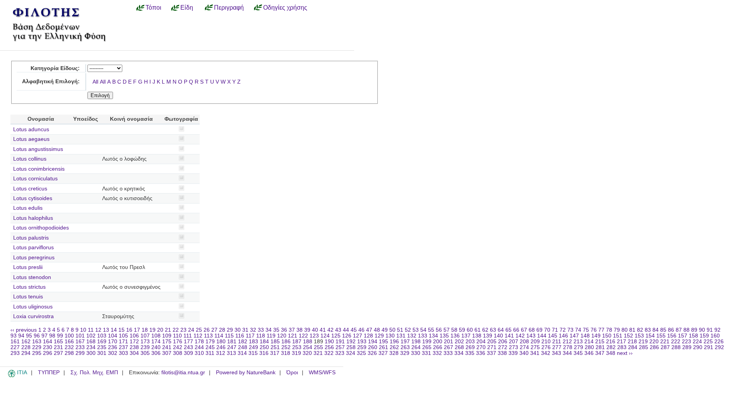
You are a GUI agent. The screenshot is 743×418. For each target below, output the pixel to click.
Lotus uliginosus (33, 307)
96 (37, 336)
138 (476, 336)
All (95, 82)
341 (534, 353)
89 (694, 330)
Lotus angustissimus (38, 149)
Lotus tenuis (28, 297)
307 (166, 353)
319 (296, 353)
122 (303, 336)
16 (129, 330)
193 (361, 341)
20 (160, 330)
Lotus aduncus (31, 129)
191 (340, 341)
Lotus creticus (30, 189)
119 (271, 336)
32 (253, 330)
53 (416, 330)
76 (594, 330)
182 (242, 341)
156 (671, 336)
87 (679, 330)
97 (44, 336)
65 (508, 330)
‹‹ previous (23, 330)
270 (481, 347)
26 (207, 330)
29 (230, 330)
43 (338, 330)
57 (446, 330)
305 (145, 353)
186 (286, 341)
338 (502, 353)
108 (156, 336)
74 (578, 330)
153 (639, 336)
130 (390, 336)
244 (199, 347)
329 (404, 353)
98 (52, 336)
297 (58, 353)
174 (156, 341)
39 (307, 330)
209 (535, 341)
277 (557, 347)
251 (275, 347)
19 (152, 330)
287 (665, 347)
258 (351, 347)
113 (208, 336)
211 (556, 341)
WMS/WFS (322, 372)
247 (231, 347)
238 (134, 347)
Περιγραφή (229, 7)
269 (470, 347)
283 (622, 347)
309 (188, 353)
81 (632, 330)
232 (69, 347)
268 (459, 347)
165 (58, 341)
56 (439, 330)
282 (611, 347)
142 (520, 336)
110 (177, 336)
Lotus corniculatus (35, 179)
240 (156, 347)
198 (416, 341)
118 (260, 336)
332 (437, 353)
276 (546, 347)
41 (323, 330)
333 (448, 353)
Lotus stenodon (32, 277)
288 (676, 347)
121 (292, 336)
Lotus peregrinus (34, 257)
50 (392, 330)
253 (296, 347)
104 (112, 336)
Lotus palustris (31, 238)
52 (408, 330)
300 (91, 353)
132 (411, 336)
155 (661, 336)
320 (307, 353)
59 (462, 330)
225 (708, 341)
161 (15, 341)
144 (541, 336)
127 (357, 336)
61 (477, 330)
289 (687, 347)
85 (663, 330)
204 (481, 341)
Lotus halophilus (33, 218)
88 (686, 330)
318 (285, 353)
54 (423, 330)
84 (655, 330)
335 (469, 353)
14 (114, 330)
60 (470, 330)
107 (145, 336)
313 (231, 353)
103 (101, 336)
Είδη (186, 7)
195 (383, 341)
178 (199, 341)
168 (91, 341)
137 (466, 336)
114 (218, 336)
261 (383, 347)
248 (242, 347)
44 (346, 330)
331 (426, 353)
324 (350, 353)
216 (610, 341)
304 (134, 353)
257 (340, 347)
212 (567, 341)
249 (253, 347)
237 (123, 347)
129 (379, 336)
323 (339, 353)
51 (400, 330)
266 (437, 347)
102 (91, 336)
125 (336, 336)
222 (675, 341)
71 (555, 330)
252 (286, 347)
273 (513, 347)
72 (563, 330)
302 (112, 353)
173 (145, 341)
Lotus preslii (28, 267)
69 (539, 330)
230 (47, 347)
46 (361, 330)
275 (535, 347)
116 (239, 336)
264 (416, 347)
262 (394, 347)
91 (710, 330)
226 (719, 341)
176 (177, 341)
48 (377, 330)
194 (372, 341)
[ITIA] (11, 376)
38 (299, 330)
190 (329, 341)
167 (80, 341)
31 (245, 330)
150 (606, 336)
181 (231, 341)
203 (470, 341)
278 (567, 347)
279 (578, 347)
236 (112, 347)
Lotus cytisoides (32, 198)
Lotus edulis (28, 208)
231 (58, 347)
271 (491, 347)
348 (610, 353)
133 (422, 336)
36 (284, 330)
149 (596, 336)
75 (586, 330)
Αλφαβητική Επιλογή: (51, 81)
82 (640, 330)
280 (589, 347)
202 (459, 341)
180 (221, 341)
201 (448, 341)
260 (372, 347)
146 (563, 336)
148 (585, 336)
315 (253, 353)
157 (682, 336)
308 (177, 353)
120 (281, 336)
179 (210, 341)
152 (628, 336)
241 (166, 347)
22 (176, 330)
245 (210, 347)
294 (26, 353)
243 (188, 347)
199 (426, 341)
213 (578, 341)
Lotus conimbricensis (39, 169)
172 (134, 341)
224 (697, 341)
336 (480, 353)
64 (501, 330)
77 (601, 330)
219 (643, 341)
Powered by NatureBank (246, 372)
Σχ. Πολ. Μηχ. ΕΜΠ (94, 372)
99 (60, 336)
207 (513, 341)
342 (545, 353)
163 (36, 341)
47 (369, 330)
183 (253, 341)
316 (264, 353)
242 (177, 347)
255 (318, 347)
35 (276, 330)
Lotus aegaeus (31, 139)
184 (264, 341)
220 (654, 341)
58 (454, 330)
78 (609, 330)
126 (346, 336)
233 (80, 347)
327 (383, 353)
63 (493, 330)
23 (183, 330)
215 (599, 341)
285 (643, 347)
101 (80, 336)
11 (91, 330)
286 (654, 347)
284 (632, 347)
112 (197, 336)
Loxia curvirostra (33, 316)
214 (589, 341)
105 (123, 336)
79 (617, 330)
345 (578, 353)
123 (314, 336)
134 (433, 336)
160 (715, 336)
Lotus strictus (29, 287)
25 (199, 330)
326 (372, 353)
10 (83, 330)
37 (292, 330)
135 (444, 336)
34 (268, 330)
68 (532, 330)
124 (325, 336)
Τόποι (153, 7)
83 (648, 330)
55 (431, 330)
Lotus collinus (29, 159)
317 (274, 353)
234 (91, 347)
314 (242, 353)
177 (188, 341)
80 (624, 330)
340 (524, 353)
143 (531, 336)
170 (112, 341)
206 (502, 341)
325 (361, 353)
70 (547, 330)
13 (106, 330)
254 (307, 347)
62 (485, 330)
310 (199, 353)
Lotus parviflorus (33, 247)
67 (524, 330)
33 (261, 330)
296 (47, 353)
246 (221, 347)
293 (15, 353)
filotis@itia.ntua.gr (183, 372)
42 (330, 330)
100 (69, 336)
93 (13, 336)
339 (513, 353)
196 (394, 341)
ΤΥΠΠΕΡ (49, 372)
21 (168, 330)
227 (15, 347)
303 (123, 353)
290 (697, 347)
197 (405, 341)
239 (145, 347)
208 (524, 341)
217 (621, 341)
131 (401, 336)
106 (134, 336)
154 (650, 336)
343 (556, 353)
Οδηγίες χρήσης (285, 7)
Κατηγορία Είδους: (55, 68)
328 (394, 353)
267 (448, 347)
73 (570, 330)
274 (524, 347)
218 (632, 341)
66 (516, 330)
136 (455, 336)
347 (599, 353)
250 (264, 347)
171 (123, 341)
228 (26, 347)
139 (487, 336)
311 (209, 353)
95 (29, 336)
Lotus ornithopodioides (41, 228)
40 (315, 330)
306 (156, 353)
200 (437, 341)
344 (567, 353)
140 (498, 336)
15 (121, 330)
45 (354, 330)
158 (693, 336)
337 (491, 353)
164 (47, 341)
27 (214, 330)
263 (405, 347)
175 (166, 341)
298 (69, 353)
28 (222, 330)
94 (21, 336)
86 (671, 330)
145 (552, 336)
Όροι (292, 372)
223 (686, 341)
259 (361, 347)
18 (145, 330)
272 (502, 347)
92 (717, 330)
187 (296, 341)
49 (385, 330)
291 (708, 347)
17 (137, 330)
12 (98, 330)
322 (329, 353)
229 (36, 347)
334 (459, 353)
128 (368, 336)
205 (491, 341)
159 (704, 336)
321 (318, 353)
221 (664, 341)
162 (26, 341)
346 (589, 353)
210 (546, 341)
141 (509, 336)
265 (426, 347)
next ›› (625, 353)
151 (617, 336)
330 (415, 353)
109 (166, 336)
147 (574, 336)
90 (702, 330)
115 (229, 336)
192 (351, 341)
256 (329, 347)
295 (36, 353)
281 (600, 347)
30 (238, 330)
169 (101, 341)
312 (220, 353)
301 (101, 353)
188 (307, 341)
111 (187, 336)
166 (69, 341)
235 (101, 347)
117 (250, 336)
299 (80, 353)
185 (275, 341)
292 (719, 347)
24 (191, 330)
